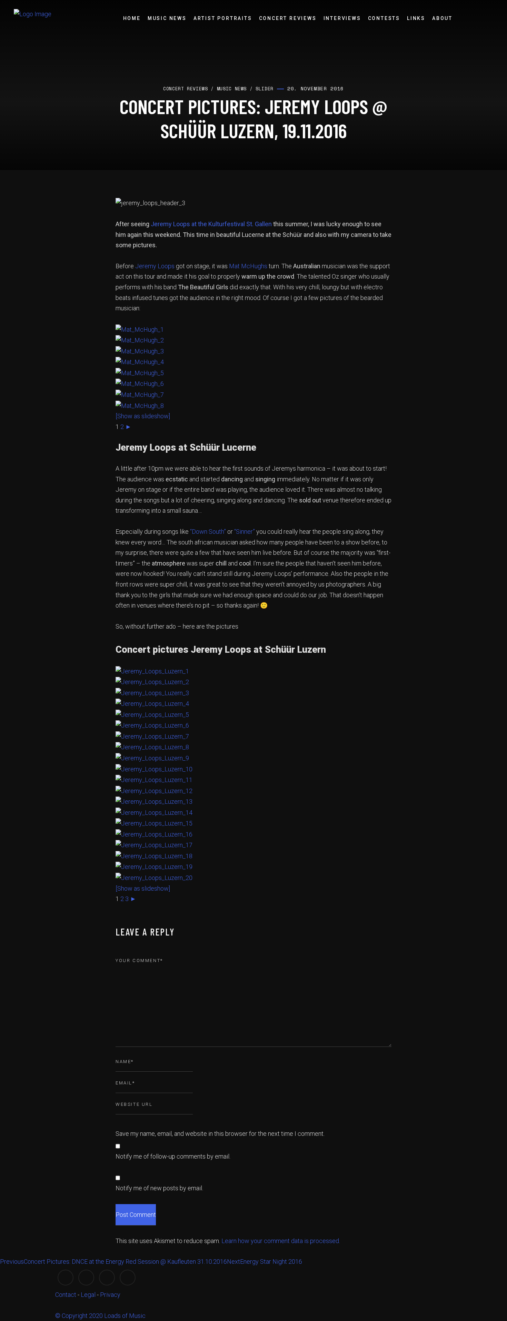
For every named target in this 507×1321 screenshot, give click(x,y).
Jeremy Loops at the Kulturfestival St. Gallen (211, 224)
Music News (167, 18)
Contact (65, 1294)
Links (416, 18)
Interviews (342, 18)
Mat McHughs (248, 266)
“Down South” (208, 531)
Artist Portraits (222, 18)
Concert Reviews (288, 18)
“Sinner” (244, 531)
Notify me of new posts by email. (159, 1188)
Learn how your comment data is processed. (280, 1240)
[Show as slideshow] (143, 416)
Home (132, 18)
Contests (384, 18)
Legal (88, 1294)
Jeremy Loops (155, 266)
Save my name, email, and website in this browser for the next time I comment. (220, 1133)
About (442, 18)
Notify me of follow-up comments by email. (173, 1156)
